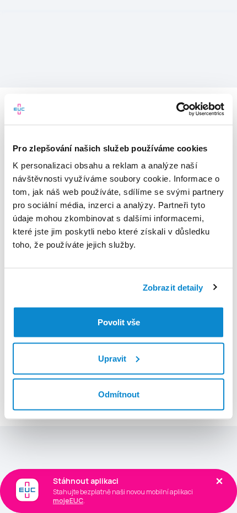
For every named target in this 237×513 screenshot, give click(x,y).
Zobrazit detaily (173, 287)
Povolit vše (119, 322)
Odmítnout (118, 394)
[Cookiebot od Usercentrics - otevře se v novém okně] (176, 109)
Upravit (112, 358)
